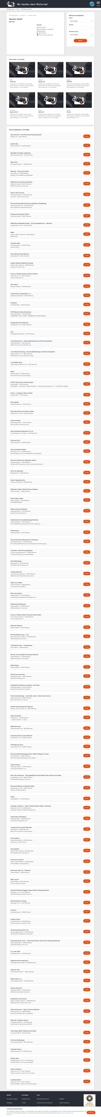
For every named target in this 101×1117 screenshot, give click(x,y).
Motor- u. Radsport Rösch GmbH (21, 393)
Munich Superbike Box (18, 480)
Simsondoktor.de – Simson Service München (25, 1009)
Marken (62, 1099)
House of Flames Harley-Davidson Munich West (26, 615)
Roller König (14, 665)
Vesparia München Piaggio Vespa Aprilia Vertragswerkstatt (30, 890)
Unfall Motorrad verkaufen (45, 1103)
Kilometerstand (72, 31)
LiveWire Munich (16, 1080)
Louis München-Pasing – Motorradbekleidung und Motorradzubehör (33, 352)
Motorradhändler (13, 15)
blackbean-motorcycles (19, 999)
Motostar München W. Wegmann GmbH (23, 460)
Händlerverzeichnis (26, 9)
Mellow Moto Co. (16, 979)
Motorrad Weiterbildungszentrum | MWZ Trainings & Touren (30, 754)
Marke (71, 18)
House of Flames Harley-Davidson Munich (24, 274)
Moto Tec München (17, 471)
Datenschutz (26, 1099)
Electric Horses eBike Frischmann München (24, 654)
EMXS (12, 232)
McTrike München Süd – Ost (20, 635)
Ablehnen (9, 1114)
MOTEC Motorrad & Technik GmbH (22, 382)
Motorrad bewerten (43, 1099)
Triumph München (16, 572)
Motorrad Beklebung (17, 1040)
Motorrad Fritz (15, 440)
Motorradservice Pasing (18, 901)
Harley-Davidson (16, 1069)
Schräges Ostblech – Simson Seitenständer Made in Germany (31, 806)
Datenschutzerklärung (66, 1113)
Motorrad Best (15, 420)
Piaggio (69, 80)
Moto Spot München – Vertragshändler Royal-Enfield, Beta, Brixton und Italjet (36, 775)
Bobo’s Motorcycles (17, 193)
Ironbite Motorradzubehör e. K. (21, 294)
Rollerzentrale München (18, 604)
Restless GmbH (32, 15)
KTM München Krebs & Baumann (21, 312)
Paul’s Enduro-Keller (17, 498)
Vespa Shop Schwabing (18, 817)
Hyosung (12, 110)
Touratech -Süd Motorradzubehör (22, 550)
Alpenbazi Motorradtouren (19, 960)
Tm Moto (13, 910)
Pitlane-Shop (15, 1058)
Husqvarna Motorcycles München (21, 736)
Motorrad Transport (17, 860)
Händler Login (10, 9)
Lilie (12, 332)
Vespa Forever (15, 765)
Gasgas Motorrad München (19, 323)
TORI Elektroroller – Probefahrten (21, 645)
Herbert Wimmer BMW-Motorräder (22, 263)
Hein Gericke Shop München (20, 254)
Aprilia (68, 110)
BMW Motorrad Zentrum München (21, 182)
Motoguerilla (15, 849)
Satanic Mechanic (16, 988)
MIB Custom (15, 879)
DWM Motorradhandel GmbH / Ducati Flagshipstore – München (31, 223)
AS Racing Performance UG (19, 930)
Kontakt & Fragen (12, 1099)
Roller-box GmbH (16, 583)
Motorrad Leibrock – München (20, 870)
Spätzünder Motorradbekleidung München (24, 520)
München (23, 15)
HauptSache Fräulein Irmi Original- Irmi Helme (25, 685)
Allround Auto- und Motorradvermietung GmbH (26, 135)
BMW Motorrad (16, 726)
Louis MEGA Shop (16, 362)
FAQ (18, 9)
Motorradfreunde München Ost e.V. (22, 431)
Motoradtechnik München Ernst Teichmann (24, 540)
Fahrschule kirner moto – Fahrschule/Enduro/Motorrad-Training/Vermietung (35, 941)
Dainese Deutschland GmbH (20, 214)
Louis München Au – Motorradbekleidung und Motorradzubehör (31, 341)
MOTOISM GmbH (16, 561)
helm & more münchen (18, 674)
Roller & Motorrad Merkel (19, 509)
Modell (71, 24)
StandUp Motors (16, 1049)
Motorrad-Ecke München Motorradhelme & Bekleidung (28, 203)
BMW (11, 80)
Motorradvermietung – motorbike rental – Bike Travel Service (31, 696)
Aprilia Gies (14, 144)
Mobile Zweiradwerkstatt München (22, 707)
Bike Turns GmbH (16, 593)
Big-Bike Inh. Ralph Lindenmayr (21, 153)
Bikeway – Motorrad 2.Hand (20, 171)
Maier (12, 371)
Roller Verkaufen (64, 1103)
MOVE (12, 797)
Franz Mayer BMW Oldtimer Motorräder (23, 1031)
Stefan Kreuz (15, 530)
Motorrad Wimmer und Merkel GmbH (22, 786)
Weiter (80, 40)
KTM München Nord (17, 745)
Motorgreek (15, 402)
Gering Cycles (15, 919)
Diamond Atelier (16, 716)
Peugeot (40, 80)
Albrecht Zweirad (16, 625)
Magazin (10, 1103)
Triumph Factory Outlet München (21, 827)
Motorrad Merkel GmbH (18, 449)
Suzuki (40, 110)
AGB (24, 1103)
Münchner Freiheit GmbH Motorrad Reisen (24, 489)
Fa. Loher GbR (15, 951)
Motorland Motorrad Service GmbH (22, 411)
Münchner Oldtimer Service (19, 1020)
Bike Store (14, 162)
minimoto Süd (15, 970)
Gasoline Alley (15, 243)
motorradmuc (15, 838)
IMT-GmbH (14, 284)
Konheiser (14, 303)
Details (87, 136)
